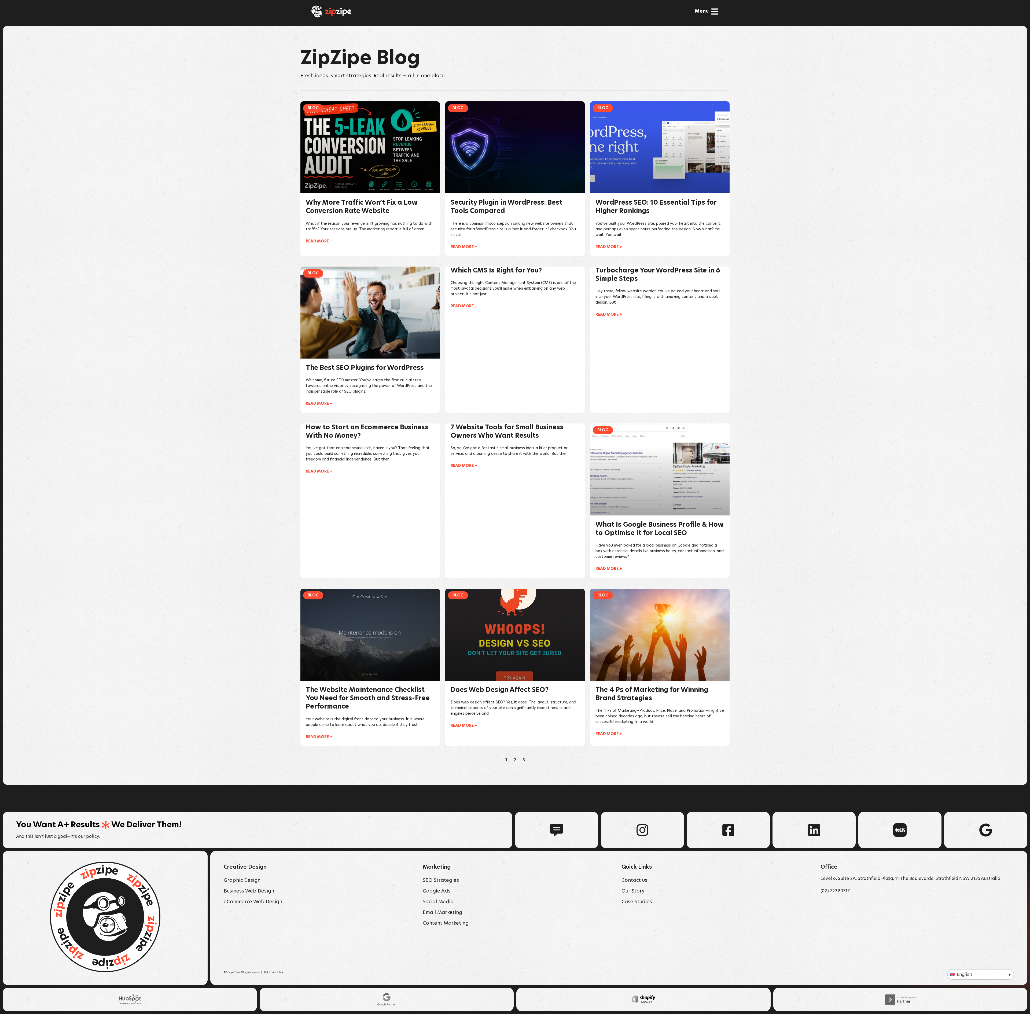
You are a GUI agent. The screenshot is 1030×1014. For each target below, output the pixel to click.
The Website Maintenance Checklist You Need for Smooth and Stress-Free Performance (368, 698)
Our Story (633, 891)
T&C (264, 972)
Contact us (634, 880)
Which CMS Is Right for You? (496, 270)
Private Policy (275, 972)
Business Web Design (249, 891)
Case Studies (636, 901)
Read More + (319, 241)
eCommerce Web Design (253, 901)
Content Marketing (446, 923)
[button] (980, 974)
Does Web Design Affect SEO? (500, 690)
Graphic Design (242, 880)
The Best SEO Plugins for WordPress (365, 368)
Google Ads (436, 891)
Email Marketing (442, 912)
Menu (702, 11)
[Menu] (715, 12)
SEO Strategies (441, 880)
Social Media (438, 901)
